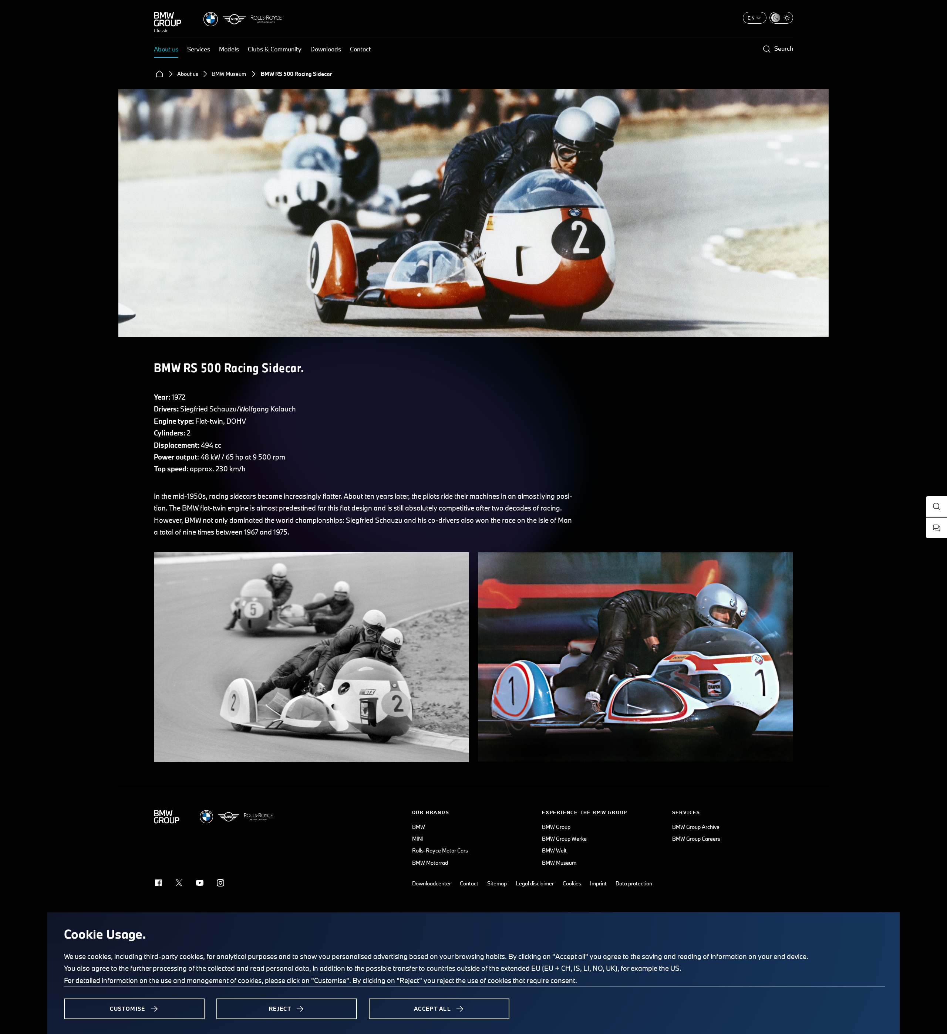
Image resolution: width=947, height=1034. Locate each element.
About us (166, 49)
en (751, 18)
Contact (360, 49)
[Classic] (167, 19)
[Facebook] (158, 882)
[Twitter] (179, 882)
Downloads (325, 49)
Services (198, 49)
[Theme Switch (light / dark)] (781, 18)
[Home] (159, 74)
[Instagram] (220, 882)
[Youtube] (199, 882)
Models (229, 49)
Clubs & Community (274, 49)
